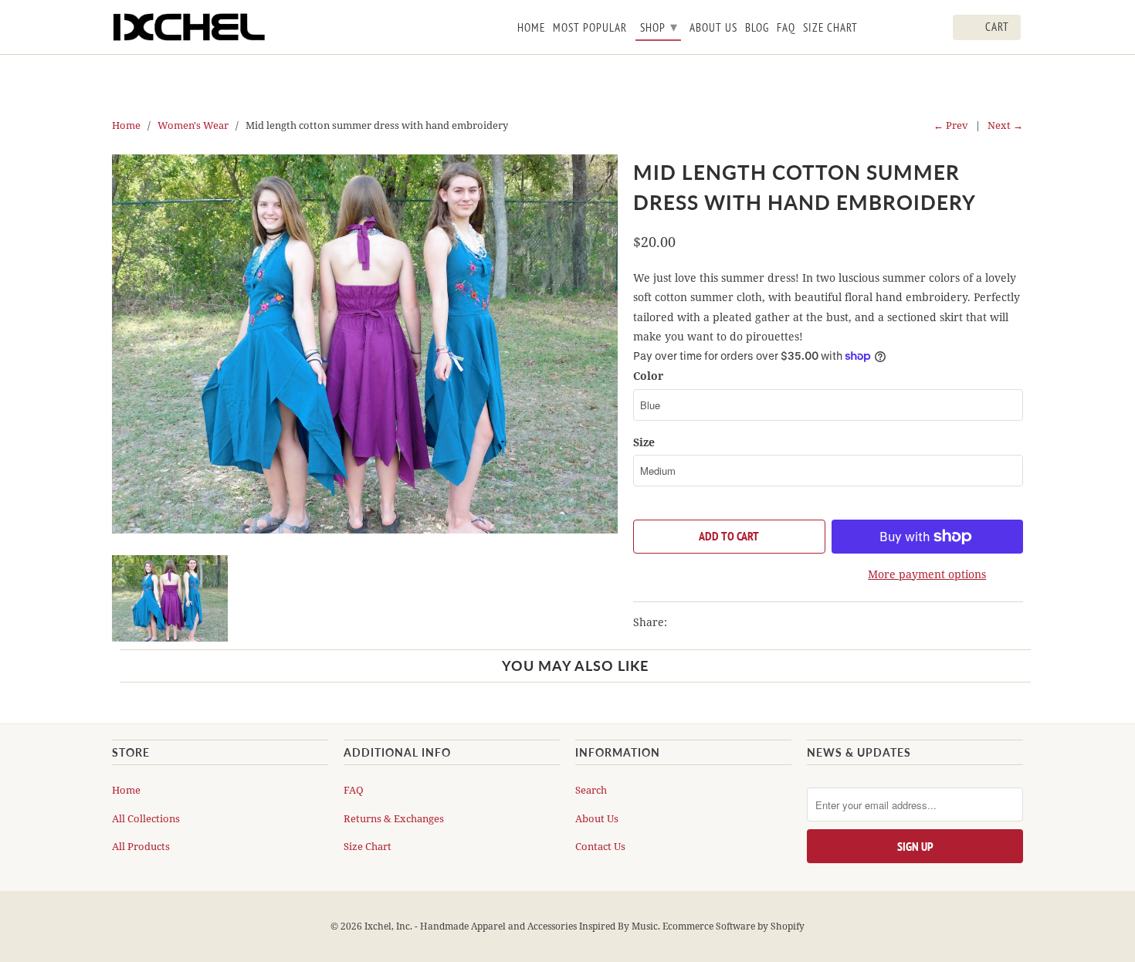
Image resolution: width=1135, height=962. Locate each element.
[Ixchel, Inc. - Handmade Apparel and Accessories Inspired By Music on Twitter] (872, 30)
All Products (141, 846)
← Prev (950, 125)
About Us (596, 818)
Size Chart (367, 846)
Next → (1005, 125)
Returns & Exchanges (394, 818)
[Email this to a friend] (765, 622)
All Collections (146, 818)
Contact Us (600, 846)
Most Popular (590, 28)
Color (648, 375)
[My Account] (916, 30)
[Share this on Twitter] (682, 622)
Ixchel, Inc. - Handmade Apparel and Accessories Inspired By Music (511, 926)
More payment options (927, 574)
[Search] (938, 30)
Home (126, 790)
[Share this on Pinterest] (738, 622)
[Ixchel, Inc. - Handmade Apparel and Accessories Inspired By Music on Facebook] (894, 30)
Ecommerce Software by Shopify (733, 926)
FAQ (354, 790)
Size (644, 442)
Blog (757, 28)
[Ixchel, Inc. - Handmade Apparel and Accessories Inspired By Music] (189, 27)
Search (591, 790)
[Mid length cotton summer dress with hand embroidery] (365, 344)
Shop (659, 27)
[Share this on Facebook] (710, 622)
